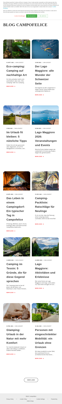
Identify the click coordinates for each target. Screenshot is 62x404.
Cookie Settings (40, 399)
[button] (31, 380)
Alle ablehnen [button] (42, 16)
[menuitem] (10, 399)
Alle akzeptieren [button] (32, 16)
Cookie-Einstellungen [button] (19, 16)
